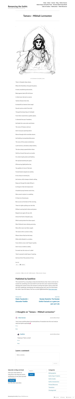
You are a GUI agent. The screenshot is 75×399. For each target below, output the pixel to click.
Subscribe (11, 380)
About (48, 2)
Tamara (44, 273)
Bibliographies (52, 373)
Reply (17, 329)
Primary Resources (53, 384)
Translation (33, 273)
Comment (55, 363)
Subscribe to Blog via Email (16, 370)
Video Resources (63, 6)
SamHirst (19, 273)
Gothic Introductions (54, 381)
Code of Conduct (46, 6)
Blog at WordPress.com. (23, 396)
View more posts (53, 289)
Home (44, 2)
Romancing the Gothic (17, 6)
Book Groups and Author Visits (44, 4)
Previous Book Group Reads (60, 4)
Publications (54, 6)
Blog (57, 2)
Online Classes (63, 2)
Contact (53, 2)
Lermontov (40, 273)
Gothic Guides (52, 379)
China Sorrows (22, 318)
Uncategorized (52, 390)
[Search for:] (37, 371)
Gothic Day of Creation (54, 376)
